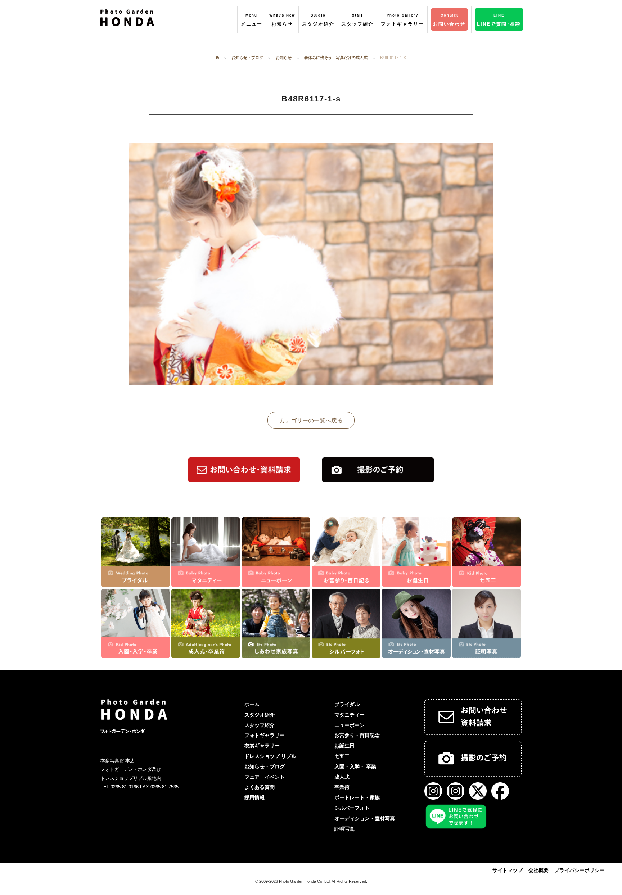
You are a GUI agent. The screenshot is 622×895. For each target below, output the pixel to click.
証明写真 (344, 829)
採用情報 (254, 797)
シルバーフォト (352, 808)
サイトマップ (507, 870)
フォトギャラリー (264, 735)
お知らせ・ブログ (264, 766)
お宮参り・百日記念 (357, 735)
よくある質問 (259, 787)
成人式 (342, 777)
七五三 (342, 756)
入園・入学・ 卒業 (355, 766)
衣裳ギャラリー (262, 746)
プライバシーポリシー (579, 870)
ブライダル (347, 704)
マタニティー (349, 715)
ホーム (252, 704)
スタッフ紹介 (259, 725)
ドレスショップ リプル (270, 756)
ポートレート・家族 (357, 797)
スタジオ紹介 (259, 715)
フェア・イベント (264, 777)
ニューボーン (349, 725)
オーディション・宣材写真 (364, 818)
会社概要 (538, 870)
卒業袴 (342, 787)
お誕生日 (344, 746)
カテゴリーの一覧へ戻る (311, 420)
